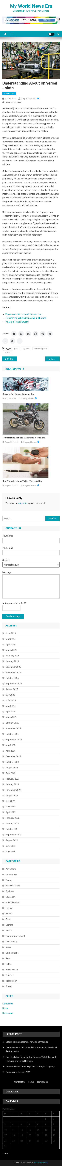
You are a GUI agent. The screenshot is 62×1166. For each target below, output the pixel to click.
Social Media (12, 969)
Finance (9, 913)
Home (5, 1008)
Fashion (9, 908)
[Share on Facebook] (14, 334)
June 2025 (11, 700)
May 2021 (10, 851)
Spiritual (10, 975)
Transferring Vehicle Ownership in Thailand (25, 318)
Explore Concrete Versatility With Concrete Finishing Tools (54, 359)
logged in (22, 503)
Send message (13, 616)
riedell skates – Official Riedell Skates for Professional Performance (31, 1049)
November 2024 (13, 728)
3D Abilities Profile (12, 359)
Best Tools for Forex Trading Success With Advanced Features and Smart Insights (31, 1059)
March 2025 (11, 717)
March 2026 (11, 650)
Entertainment (13, 902)
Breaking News (13, 885)
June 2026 (11, 633)
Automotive (9, 94)
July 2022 (10, 801)
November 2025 (13, 672)
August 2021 (12, 840)
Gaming (9, 925)
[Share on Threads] (12, 341)
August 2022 (12, 795)
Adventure (11, 869)
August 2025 (12, 689)
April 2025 (10, 711)
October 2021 (12, 829)
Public (8, 964)
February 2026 (12, 655)
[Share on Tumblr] (5, 341)
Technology (11, 981)
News (8, 947)
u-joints (26, 348)
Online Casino (12, 953)
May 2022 (10, 806)
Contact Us (7, 1004)
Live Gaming (11, 941)
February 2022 (12, 818)
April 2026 (10, 644)
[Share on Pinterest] (43, 334)
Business (10, 891)
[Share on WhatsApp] (35, 334)
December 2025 (13, 667)
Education (10, 897)
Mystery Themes (41, 1163)
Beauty (9, 880)
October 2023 (12, 762)
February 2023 (12, 779)
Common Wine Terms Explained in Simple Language (30, 1066)
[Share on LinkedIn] (28, 334)
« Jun (5, 1153)
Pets (8, 958)
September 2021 (14, 834)
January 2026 (12, 661)
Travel (9, 986)
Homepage (7, 1013)
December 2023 (13, 756)
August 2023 (12, 767)
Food (8, 919)
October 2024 (12, 734)
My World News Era (31, 6)
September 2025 (14, 683)
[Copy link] (20, 341)
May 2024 (10, 745)
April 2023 (10, 773)
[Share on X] (21, 334)
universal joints (40, 348)
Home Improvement (15, 936)
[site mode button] (51, 34)
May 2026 (10, 639)
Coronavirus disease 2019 (18, 1072)
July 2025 (10, 695)
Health (9, 930)
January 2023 (12, 784)
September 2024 (14, 739)
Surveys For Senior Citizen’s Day (18, 394)
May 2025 (10, 706)
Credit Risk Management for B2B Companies (27, 1042)
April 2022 (10, 812)
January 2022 (12, 823)
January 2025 (12, 723)
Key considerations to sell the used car (23, 314)
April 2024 (10, 751)
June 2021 (11, 846)
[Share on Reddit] (50, 334)
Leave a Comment (13, 102)
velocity (8, 352)
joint (16, 348)
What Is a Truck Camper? (17, 322)
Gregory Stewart (28, 98)
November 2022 (13, 790)
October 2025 (12, 678)
